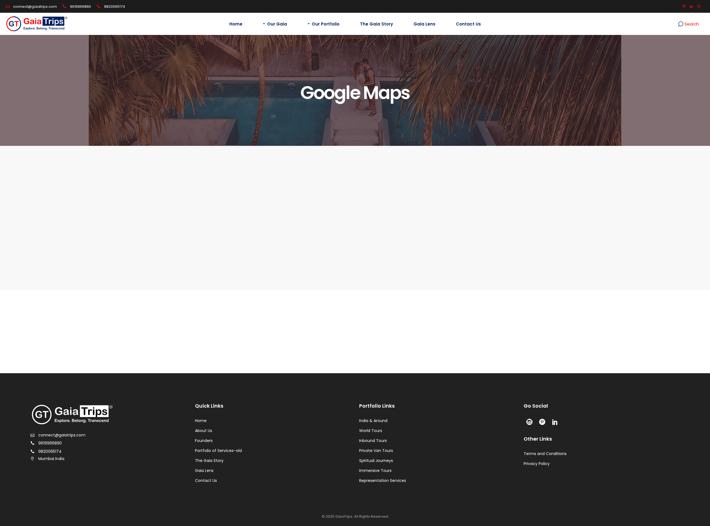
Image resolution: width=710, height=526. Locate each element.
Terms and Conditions (545, 453)
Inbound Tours (373, 440)
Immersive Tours (375, 470)
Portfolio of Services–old (218, 450)
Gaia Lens (204, 470)
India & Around (373, 420)
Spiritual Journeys (376, 460)
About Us (203, 430)
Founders (204, 440)
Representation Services (382, 480)
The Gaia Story (209, 460)
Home (201, 420)
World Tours (370, 430)
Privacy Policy (537, 463)
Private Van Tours (376, 450)
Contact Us (206, 480)
